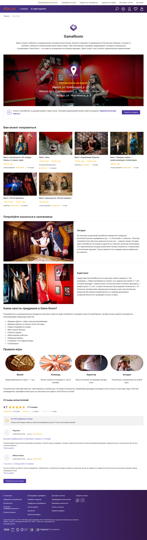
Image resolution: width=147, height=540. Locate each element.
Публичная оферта (34, 514)
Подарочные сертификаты (89, 2)
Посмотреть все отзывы (15, 481)
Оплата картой (33, 507)
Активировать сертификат (37, 496)
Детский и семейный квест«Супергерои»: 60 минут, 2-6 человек (27, 439)
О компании (7, 496)
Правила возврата (58, 511)
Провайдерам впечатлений (61, 499)
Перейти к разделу (131, 112)
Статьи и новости (58, 507)
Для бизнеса (8, 503)
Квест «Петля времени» (13, 198)
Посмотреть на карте (73, 82)
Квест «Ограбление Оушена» (87, 157)
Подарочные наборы (109, 2)
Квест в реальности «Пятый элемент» (55, 198)
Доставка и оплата (126, 2)
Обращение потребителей (12, 499)
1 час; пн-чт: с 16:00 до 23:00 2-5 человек (18, 464)
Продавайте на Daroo (69, 2)
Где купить (140, 2)
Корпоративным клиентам (47, 2)
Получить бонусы (9, 512)
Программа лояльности (60, 503)
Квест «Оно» (44, 157)
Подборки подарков (34, 499)
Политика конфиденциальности (11, 508)
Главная (6, 16)
